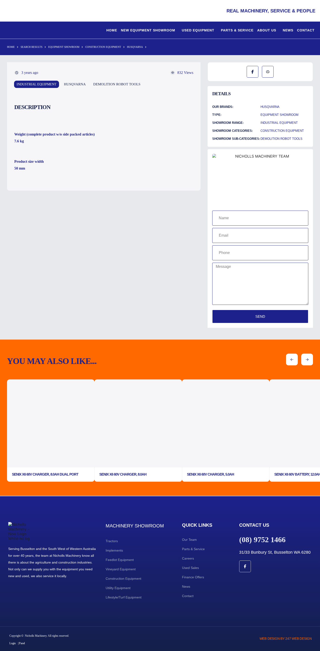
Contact (306, 30)
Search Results (31, 46)
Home (111, 30)
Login (12, 643)
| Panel (21, 643)
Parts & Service (237, 30)
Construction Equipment (103, 46)
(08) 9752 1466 (262, 539)
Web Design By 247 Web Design (286, 638)
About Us (266, 30)
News (288, 30)
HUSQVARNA (135, 46)
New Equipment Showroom (148, 30)
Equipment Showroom (63, 46)
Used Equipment (198, 30)
